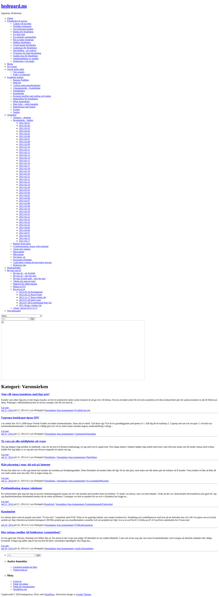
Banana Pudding (21, 80)
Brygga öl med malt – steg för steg (29, 278)
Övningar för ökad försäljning (27, 53)
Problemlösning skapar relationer (21, 488)
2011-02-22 (24, 179)
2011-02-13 (24, 155)
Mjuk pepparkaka (21, 101)
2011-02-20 (24, 174)
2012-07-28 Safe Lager (30, 300)
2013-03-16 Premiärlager (31, 292)
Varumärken (50, 410)
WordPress (49, 594)
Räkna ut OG (19, 286)
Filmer (10, 18)
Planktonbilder (14, 268)
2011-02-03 (24, 128)
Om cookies (18, 72)
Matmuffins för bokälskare (25, 98)
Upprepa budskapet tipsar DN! (20, 417)
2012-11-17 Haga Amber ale (32, 297)
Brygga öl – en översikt (24, 273)
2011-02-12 (24, 152)
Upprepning (80, 434)
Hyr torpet (12, 66)
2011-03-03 (24, 190)
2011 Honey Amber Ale (30, 305)
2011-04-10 (24, 235)
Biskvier (17, 82)
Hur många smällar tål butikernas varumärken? (31, 532)
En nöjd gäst (19, 34)
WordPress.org (20, 589)
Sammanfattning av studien (26, 58)
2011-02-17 (24, 166)
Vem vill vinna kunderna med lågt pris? (25, 394)
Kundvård (49, 504)
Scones (16, 109)
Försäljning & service (17, 21)
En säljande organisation (24, 37)
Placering (104, 481)
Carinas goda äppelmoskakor (26, 85)
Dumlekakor (19, 90)
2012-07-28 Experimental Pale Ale (35, 302)
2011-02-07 (24, 139)
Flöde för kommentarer (24, 586)
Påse (88, 457)
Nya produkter (93, 481)
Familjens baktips (15, 77)
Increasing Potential (22, 259)
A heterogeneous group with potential (30, 246)
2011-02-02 (24, 125)
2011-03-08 (24, 203)
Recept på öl (19, 289)
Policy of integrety (21, 74)
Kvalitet (78, 410)
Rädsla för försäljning (23, 31)
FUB (76, 525)
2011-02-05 (24, 133)
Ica (80, 525)
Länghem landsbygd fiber (25, 567)
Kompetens (87, 525)
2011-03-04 (24, 192)
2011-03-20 (24, 211)
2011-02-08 (24, 141)
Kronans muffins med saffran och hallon (32, 96)
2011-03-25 (24, 225)
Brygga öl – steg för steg (24, 276)
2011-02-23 (24, 182)
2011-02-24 (24, 184)
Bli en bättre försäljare (23, 39)
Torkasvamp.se (20, 570)
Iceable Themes (83, 594)
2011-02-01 (24, 123)
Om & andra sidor (15, 69)
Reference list (19, 265)
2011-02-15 (24, 160)
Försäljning (50, 457)
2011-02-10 (24, 147)
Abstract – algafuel (22, 117)
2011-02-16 (24, 163)
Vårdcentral (107, 504)
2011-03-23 (24, 219)
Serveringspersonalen (23, 29)
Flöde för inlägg (20, 584)
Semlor (16, 112)
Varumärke (91, 434)
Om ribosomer (14, 310)
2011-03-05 (24, 195)
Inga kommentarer (65, 410)
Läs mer (5, 407)
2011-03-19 (24, 208)
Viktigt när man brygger (24, 281)
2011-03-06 (24, 198)
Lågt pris (86, 410)
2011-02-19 (24, 171)
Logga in (17, 581)
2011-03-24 (24, 222)
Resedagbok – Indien (23, 120)
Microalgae (18, 254)
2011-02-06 (24, 136)
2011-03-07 (24, 200)
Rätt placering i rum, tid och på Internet (25, 464)
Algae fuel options (21, 249)
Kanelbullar (18, 93)
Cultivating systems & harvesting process (32, 262)
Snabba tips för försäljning (25, 56)
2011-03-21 (24, 214)
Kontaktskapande (93, 504)
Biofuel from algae (22, 243)
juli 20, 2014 (7, 525)
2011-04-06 (24, 230)
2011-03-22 (24, 217)
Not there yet (19, 257)
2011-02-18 (24, 168)
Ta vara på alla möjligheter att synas (23, 441)
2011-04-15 (24, 238)
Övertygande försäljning (24, 45)
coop (76, 548)
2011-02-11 (24, 149)
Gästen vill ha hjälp (22, 23)
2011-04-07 (24, 233)
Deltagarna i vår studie (23, 61)
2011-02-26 (24, 187)
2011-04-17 (24, 241)
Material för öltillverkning (25, 284)
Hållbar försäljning (22, 42)
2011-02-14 (24, 158)
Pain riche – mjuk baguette (25, 104)
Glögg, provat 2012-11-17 (25, 308)
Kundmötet (8, 511)
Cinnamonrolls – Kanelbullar (26, 88)
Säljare (94, 457)
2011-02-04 (24, 131)
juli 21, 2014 (7, 410)
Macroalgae (18, 251)
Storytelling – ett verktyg (24, 50)
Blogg (10, 64)
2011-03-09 (24, 206)
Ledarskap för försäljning (25, 48)
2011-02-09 (24, 144)
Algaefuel (11, 115)
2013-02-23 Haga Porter (30, 294)
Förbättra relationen (22, 26)
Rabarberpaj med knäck (24, 107)
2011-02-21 (24, 176)
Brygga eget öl (14, 270)
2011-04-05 (24, 227)
